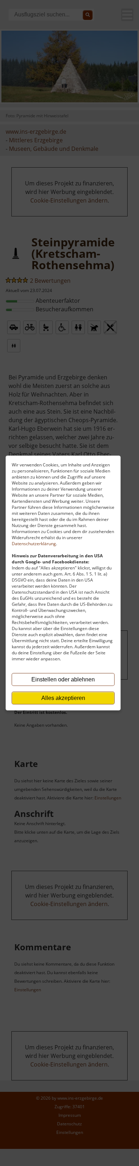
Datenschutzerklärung (34, 544)
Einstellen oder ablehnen (63, 679)
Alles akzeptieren (63, 698)
